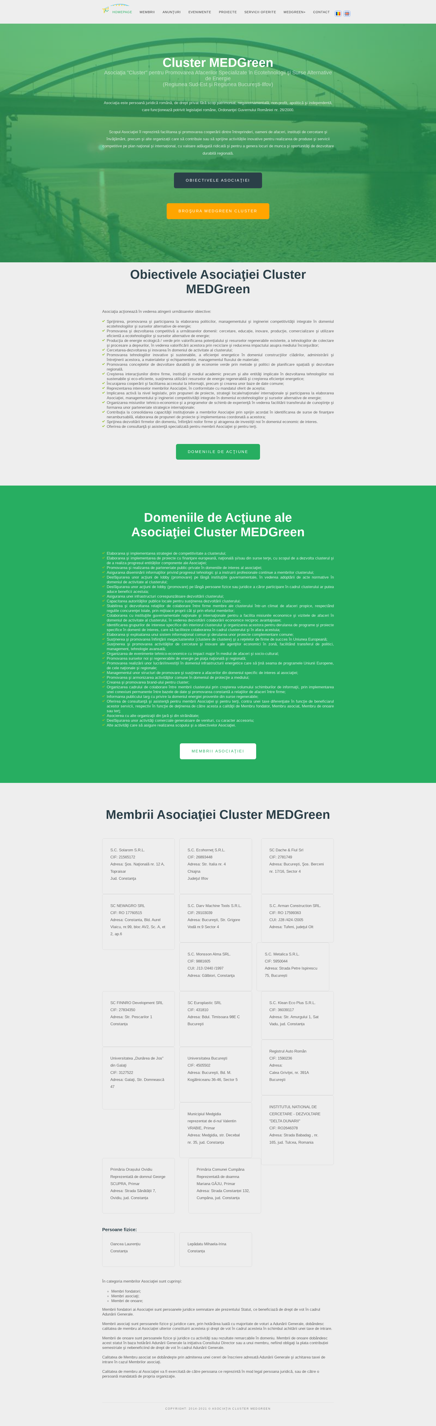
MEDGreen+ (295, 12)
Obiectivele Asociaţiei (218, 180)
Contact (321, 12)
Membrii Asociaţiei (218, 751)
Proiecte (228, 12)
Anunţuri (172, 12)
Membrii (147, 12)
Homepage (122, 12)
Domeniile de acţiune (218, 451)
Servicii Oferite (260, 12)
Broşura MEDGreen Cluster (217, 211)
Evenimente (199, 12)
